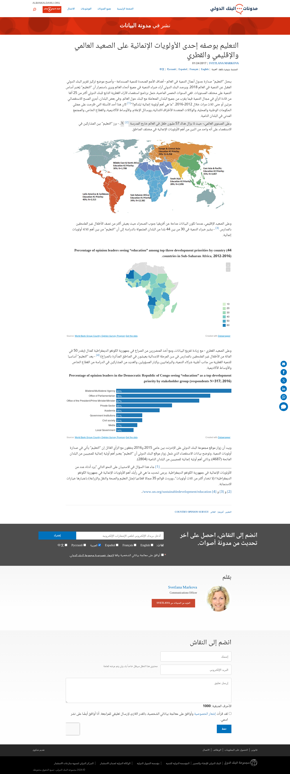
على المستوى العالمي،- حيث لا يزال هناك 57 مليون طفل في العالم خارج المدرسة (179, 124)
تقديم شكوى (39, 750)
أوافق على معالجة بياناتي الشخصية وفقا (114, 555)
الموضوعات (86, 9)
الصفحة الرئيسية (125, 9)
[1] (129, 103)
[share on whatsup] (284, 397)
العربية (214, 69)
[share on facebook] (284, 372)
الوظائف (217, 750)
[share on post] (284, 380)
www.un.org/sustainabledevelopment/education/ (176, 492)
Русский (171, 69)
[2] (229, 492)
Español (183, 69)
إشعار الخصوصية (205, 714)
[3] (217, 228)
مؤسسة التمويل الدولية (148, 763)
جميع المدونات (104, 9)
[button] (34, 9)
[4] (98, 355)
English (205, 69)
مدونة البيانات (135, 26)
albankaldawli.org (46, 3)
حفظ (224, 728)
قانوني (254, 750)
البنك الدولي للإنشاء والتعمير (207, 763)
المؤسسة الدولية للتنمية (177, 763)
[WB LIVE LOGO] (52, 10)
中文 (162, 69)
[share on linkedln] (284, 389)
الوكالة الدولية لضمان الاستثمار (115, 763)
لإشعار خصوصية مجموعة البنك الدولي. (91, 555)
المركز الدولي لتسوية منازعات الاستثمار (74, 763)
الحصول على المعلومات (236, 750)
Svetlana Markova (224, 63)
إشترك (57, 535)
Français (194, 69)
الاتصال (71, 9)
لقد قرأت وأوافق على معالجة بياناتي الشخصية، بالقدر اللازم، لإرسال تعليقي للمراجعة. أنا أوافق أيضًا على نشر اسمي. (149, 717)
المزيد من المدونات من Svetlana (173, 603)
